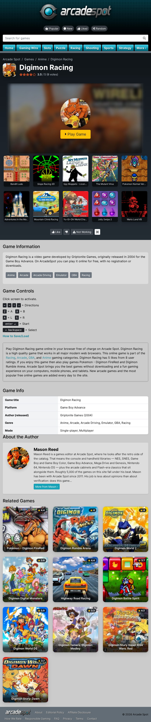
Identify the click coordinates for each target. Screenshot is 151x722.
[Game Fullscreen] (97, 232)
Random (100, 28)
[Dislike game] (66, 232)
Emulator (61, 275)
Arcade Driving (42, 275)
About (38, 712)
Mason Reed (46, 449)
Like (57, 231)
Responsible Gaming (37, 718)
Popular (53, 28)
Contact (92, 718)
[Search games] (144, 38)
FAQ (56, 718)
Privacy (67, 718)
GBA (74, 275)
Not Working (83, 231)
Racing (86, 275)
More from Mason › (46, 486)
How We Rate (13, 718)
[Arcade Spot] (75, 12)
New (69, 28)
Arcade (24, 275)
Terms (79, 718)
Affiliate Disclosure (79, 712)
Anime (11, 275)
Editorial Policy (55, 712)
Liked (83, 28)
